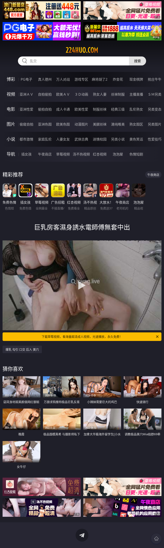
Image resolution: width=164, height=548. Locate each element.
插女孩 (26, 154)
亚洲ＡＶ (26, 94)
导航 (11, 154)
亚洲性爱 (26, 109)
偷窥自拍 (26, 124)
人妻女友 (63, 139)
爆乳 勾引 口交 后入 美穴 (22, 349)
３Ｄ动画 (81, 94)
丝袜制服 (118, 94)
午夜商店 (45, 154)
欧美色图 (63, 124)
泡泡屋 (118, 154)
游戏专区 (81, 79)
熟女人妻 (100, 94)
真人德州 (45, 79)
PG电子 (26, 79)
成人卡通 (63, 109)
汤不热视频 (81, 154)
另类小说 (118, 139)
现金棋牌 (136, 79)
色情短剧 (136, 154)
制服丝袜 (100, 109)
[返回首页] (156, 538)
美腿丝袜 (100, 124)
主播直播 (136, 94)
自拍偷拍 (45, 94)
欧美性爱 (81, 109)
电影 (11, 109)
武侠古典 (81, 139)
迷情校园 (100, 139)
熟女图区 (136, 124)
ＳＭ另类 (154, 94)
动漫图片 (81, 124)
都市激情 (26, 139)
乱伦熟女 (136, 109)
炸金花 (118, 79)
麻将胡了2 (99, 79)
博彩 (11, 79)
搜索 (137, 61)
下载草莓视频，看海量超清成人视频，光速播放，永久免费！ (82, 337)
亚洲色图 (45, 124)
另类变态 (154, 109)
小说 (11, 139)
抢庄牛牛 (154, 79)
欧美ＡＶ (63, 94)
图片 (11, 124)
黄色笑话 (136, 139)
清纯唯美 (118, 124)
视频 (11, 94)
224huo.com (82, 50)
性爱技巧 (154, 139)
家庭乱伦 (45, 139)
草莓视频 (63, 154)
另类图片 (154, 124)
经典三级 (118, 109)
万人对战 (63, 79)
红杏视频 (100, 154)
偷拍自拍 (45, 109)
